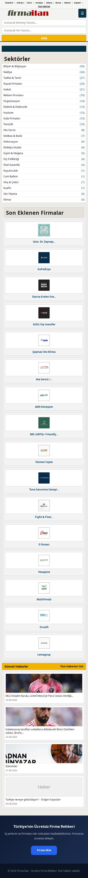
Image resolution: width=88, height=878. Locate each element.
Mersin (67, 2)
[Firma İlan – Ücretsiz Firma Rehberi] (28, 13)
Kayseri (77, 2)
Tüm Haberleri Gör (72, 666)
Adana (49, 2)
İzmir (29, 2)
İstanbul (9, 2)
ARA (44, 38)
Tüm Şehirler (44, 6)
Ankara (20, 2)
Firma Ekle (44, 850)
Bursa (58, 2)
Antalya (39, 2)
